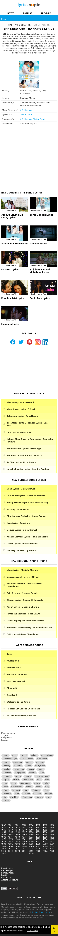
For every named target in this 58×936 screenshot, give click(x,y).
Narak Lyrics (18, 509)
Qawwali (16, 790)
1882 (3, 825)
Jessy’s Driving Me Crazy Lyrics (12, 216)
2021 (24, 851)
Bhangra (40, 762)
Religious (36, 790)
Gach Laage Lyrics (25, 620)
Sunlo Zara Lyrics (40, 298)
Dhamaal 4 (12, 688)
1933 (24, 825)
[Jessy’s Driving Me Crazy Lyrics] (14, 204)
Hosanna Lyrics (10, 324)
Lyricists (4, 740)
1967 (38, 834)
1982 (31, 839)
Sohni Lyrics (21, 488)
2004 (17, 846)
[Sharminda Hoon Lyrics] (14, 233)
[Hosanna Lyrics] (14, 313)
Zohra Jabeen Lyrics (41, 215)
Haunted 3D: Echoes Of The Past (23, 708)
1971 (10, 837)
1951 (38, 830)
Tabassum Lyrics (22, 416)
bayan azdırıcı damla (25, 810)
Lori (47, 780)
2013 (24, 848)
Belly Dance (40, 766)
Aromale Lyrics (38, 243)
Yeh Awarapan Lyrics (24, 448)
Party (6, 787)
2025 (52, 851)
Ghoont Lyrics (25, 600)
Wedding (14, 797)
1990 (31, 841)
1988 (17, 841)
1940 (17, 827)
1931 (10, 825)
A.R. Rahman (26, 110)
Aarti (15, 755)
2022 (31, 851)
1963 (10, 834)
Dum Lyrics (19, 432)
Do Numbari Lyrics (26, 495)
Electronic (7, 773)
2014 (31, 848)
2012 (17, 848)
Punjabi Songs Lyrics (41, 912)
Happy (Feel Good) (42, 776)
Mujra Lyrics (22, 570)
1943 (38, 827)
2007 (38, 846)
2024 (45, 851)
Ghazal (28, 776)
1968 (45, 834)
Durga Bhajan (47, 755)
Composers (6, 737)
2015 (38, 848)
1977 (52, 837)
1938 (3, 827)
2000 (45, 844)
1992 (45, 841)
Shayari (49, 794)
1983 (38, 839)
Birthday (7, 766)
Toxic (9, 654)
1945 (52, 827)
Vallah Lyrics (21, 550)
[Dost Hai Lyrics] (14, 259)
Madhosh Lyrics (24, 455)
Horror (16, 780)
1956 (17, 832)
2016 (45, 848)
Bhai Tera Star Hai (16, 681)
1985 (52, 839)
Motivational (25, 783)
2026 (3, 853)
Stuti (49, 797)
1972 (17, 837)
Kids (39, 780)
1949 (24, 830)
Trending (46, 13)
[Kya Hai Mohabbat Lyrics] (43, 259)
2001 (52, 844)
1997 (24, 844)
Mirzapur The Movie (17, 674)
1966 (31, 834)
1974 (31, 837)
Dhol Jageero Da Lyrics (26, 516)
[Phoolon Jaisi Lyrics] (14, 287)
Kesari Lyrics (23, 607)
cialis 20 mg (5, 810)
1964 (17, 834)
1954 (3, 832)
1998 (31, 844)
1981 (24, 839)
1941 (24, 827)
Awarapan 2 (13, 660)
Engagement (20, 773)
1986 (3, 841)
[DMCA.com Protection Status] (9, 889)
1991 (38, 841)
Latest (11, 13)
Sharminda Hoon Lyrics (14, 243)
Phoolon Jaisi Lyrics (12, 298)
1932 (17, 825)
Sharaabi (38, 794)
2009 (52, 846)
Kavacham (18, 762)
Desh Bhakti (19, 769)
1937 (52, 825)
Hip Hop (6, 780)
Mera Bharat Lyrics (21, 409)
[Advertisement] (29, 158)
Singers (4, 735)
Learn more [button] (32, 930)
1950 (31, 830)
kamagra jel (47, 810)
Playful (29, 787)
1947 (10, 830)
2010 (3, 848)
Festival (33, 773)
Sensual (27, 794)
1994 (3, 844)
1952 (45, 830)
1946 (3, 830)
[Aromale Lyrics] (43, 233)
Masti (14, 783)
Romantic (7, 794)
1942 (31, 827)
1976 (45, 837)
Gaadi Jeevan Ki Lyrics (23, 577)
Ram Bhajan (42, 759)
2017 (52, 848)
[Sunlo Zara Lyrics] (43, 287)
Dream (41, 769)
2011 (10, 848)
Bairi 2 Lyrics (22, 593)
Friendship (7, 776)
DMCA (4, 875)
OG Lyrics (22, 634)
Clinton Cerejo (39, 119)
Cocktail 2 (12, 695)
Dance (29, 766)
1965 (24, 834)
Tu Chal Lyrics (21, 462)
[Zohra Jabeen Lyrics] (43, 204)
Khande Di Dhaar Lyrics (27, 536)
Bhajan (34, 755)
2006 (31, 846)
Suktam (6, 801)
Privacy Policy (7, 873)
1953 (52, 830)
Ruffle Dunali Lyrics (23, 613)
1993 (52, 841)
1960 (45, 832)
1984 (45, 839)
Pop (48, 787)
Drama (31, 769)
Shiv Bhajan (27, 797)
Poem (39, 787)
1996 (17, 844)
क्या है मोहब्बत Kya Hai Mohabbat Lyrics (40, 271)
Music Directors (8, 733)
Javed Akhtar (26, 114)
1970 (3, 837)
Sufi (5, 797)
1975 (38, 837)
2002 (3, 846)
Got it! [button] (54, 929)
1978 (3, 839)
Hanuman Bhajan (10, 759)
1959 (38, 832)
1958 (31, 832)
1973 (24, 837)
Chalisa (6, 762)
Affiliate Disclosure (9, 880)
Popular (27, 13)
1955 (10, 832)
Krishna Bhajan (27, 759)
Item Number (28, 780)
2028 (31, 853)
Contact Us (6, 877)
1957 (24, 832)
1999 (38, 844)
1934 (31, 825)
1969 (52, 834)
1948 (17, 830)
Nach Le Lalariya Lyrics (28, 469)
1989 (24, 841)
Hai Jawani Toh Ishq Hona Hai (21, 715)
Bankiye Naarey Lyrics (27, 502)
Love (5, 783)
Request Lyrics (7, 870)
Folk (42, 773)
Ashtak (24, 755)
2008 (45, 846)
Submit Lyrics (7, 868)
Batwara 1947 (14, 667)
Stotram (40, 797)
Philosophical (17, 787)
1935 (38, 825)
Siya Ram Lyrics (20, 402)
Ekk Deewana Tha (10, 210)
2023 (38, 851)
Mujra (37, 783)
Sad (17, 794)
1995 (10, 844)
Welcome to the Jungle (18, 702)
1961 (52, 832)
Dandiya (7, 769)
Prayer (6, 790)
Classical (18, 766)
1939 (10, 827)
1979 (10, 839)
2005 (24, 846)
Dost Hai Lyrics (10, 269)
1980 (17, 839)
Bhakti (6, 755)
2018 (3, 851)
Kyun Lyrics (19, 523)
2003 (10, 846)
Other (47, 783)
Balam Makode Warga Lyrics (29, 627)
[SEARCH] (55, 18)
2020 (17, 851)
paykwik (38, 810)
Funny (18, 776)
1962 (3, 834)
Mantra (30, 762)
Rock (47, 790)
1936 (45, 825)
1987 (10, 841)
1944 (45, 827)
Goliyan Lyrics (22, 530)
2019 (10, 851)
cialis (13, 810)
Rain (26, 790)
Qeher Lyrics (22, 543)
